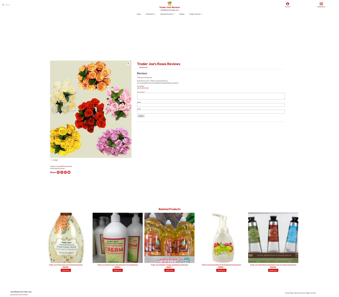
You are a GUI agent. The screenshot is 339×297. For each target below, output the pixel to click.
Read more (65, 270)
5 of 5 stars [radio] (148, 88)
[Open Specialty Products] (173, 14)
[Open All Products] (154, 14)
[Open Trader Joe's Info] (201, 14)
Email (138, 109)
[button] (128, 63)
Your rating (141, 86)
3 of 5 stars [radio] (143, 88)
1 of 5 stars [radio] (138, 88)
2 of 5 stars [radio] (140, 88)
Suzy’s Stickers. (23, 294)
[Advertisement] (169, 30)
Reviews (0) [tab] (143, 67)
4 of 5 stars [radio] (145, 88)
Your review (141, 92)
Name (139, 102)
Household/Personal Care (64, 166)
